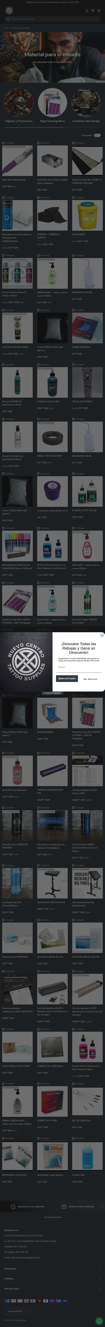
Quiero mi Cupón (67, 678)
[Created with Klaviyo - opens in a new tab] (52, 693)
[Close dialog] (102, 635)
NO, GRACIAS (90, 679)
